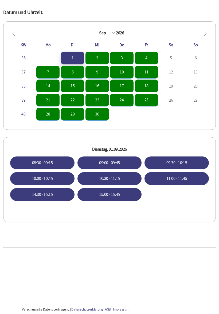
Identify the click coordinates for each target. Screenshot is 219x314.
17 (122, 85)
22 (73, 99)
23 (97, 99)
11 (146, 72)
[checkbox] (72, 58)
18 (146, 85)
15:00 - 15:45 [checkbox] (109, 194)
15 (73, 85)
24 (122, 99)
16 (97, 85)
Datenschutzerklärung (87, 309)
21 (48, 99)
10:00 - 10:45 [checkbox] (42, 178)
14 (48, 85)
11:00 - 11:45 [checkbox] (176, 178)
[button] (13, 34)
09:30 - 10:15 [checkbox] (176, 162)
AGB (108, 309)
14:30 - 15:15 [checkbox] (42, 194)
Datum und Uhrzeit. (23, 12)
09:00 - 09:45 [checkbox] (109, 162)
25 (146, 99)
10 (122, 72)
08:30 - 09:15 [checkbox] (42, 162)
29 (73, 114)
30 (97, 114)
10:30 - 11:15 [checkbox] (109, 178)
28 (48, 114)
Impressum (121, 309)
